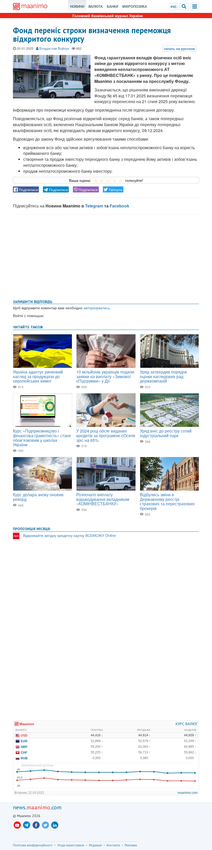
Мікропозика (134, 6)
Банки (112, 6)
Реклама (131, 845)
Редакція (95, 845)
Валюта (95, 6)
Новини (77, 6)
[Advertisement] (106, 256)
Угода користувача (70, 845)
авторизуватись (97, 307)
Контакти (113, 845)
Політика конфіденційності (32, 845)
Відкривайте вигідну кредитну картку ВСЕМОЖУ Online (69, 535)
